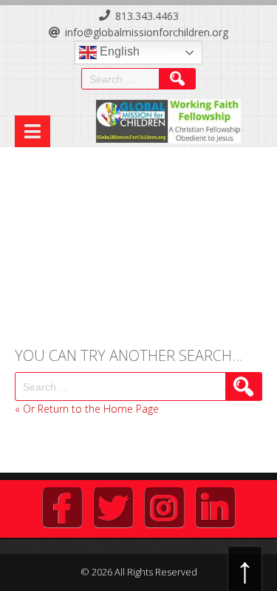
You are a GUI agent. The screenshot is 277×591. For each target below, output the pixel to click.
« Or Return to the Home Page (87, 409)
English (118, 51)
